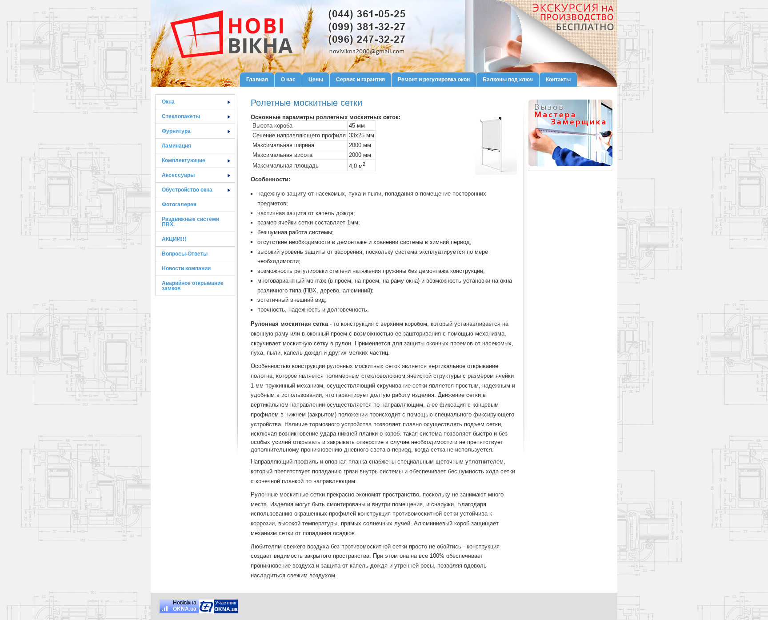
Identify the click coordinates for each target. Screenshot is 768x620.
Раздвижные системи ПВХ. (190, 222)
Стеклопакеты (181, 116)
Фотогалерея (179, 204)
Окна (168, 102)
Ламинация (176, 146)
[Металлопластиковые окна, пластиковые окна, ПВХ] (206, 606)
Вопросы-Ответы (185, 254)
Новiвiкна (184, 603)
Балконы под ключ (508, 79)
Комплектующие (183, 160)
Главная (257, 79)
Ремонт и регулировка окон (434, 79)
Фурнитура (176, 131)
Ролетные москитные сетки (306, 102)
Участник (225, 602)
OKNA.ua (184, 609)
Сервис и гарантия (360, 79)
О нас (288, 79)
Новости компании (186, 268)
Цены (315, 79)
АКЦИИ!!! (174, 239)
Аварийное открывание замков (193, 286)
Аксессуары (178, 175)
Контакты (558, 79)
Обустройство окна (187, 190)
